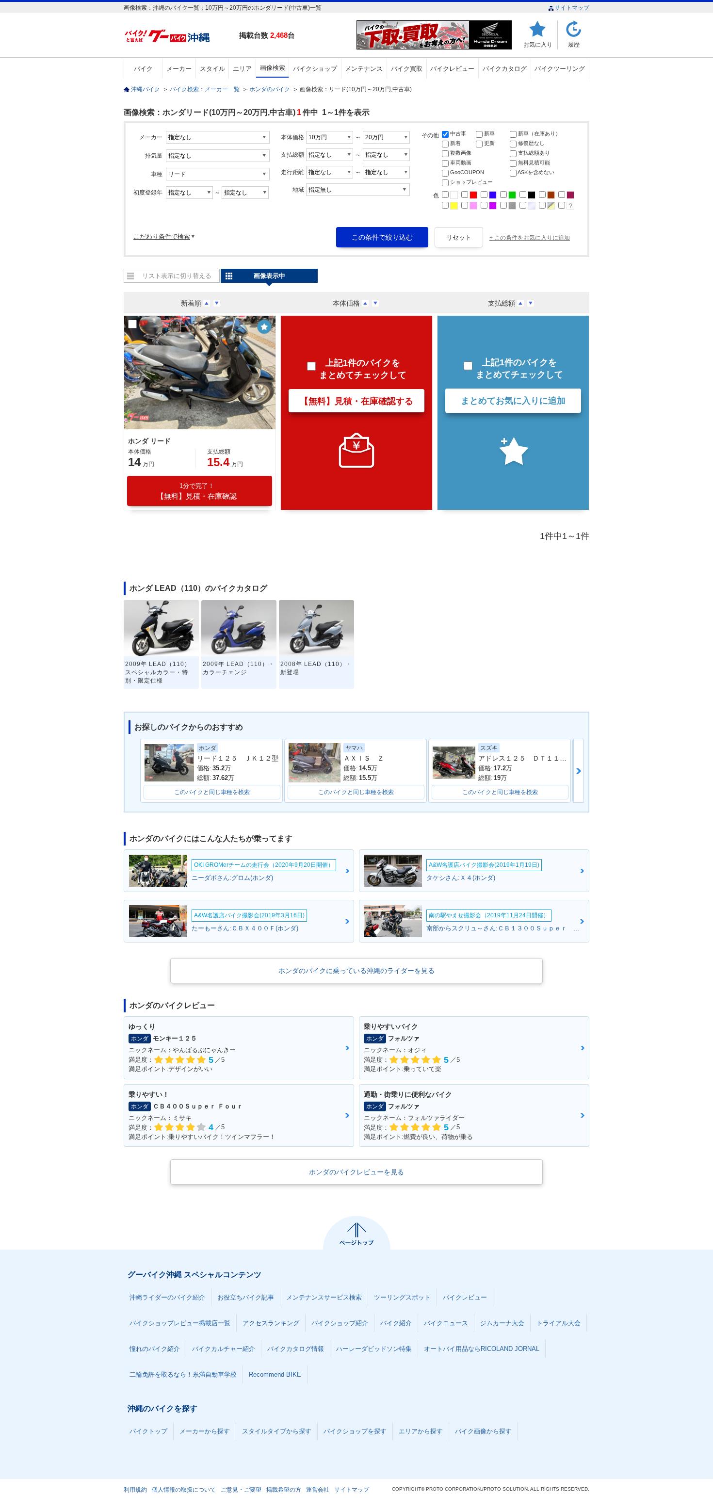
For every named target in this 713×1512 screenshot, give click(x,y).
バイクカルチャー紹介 (223, 1348)
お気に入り (537, 44)
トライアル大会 (558, 1323)
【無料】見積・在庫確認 (197, 491)
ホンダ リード (149, 441)
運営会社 (317, 1489)
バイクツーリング (560, 68)
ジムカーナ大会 (502, 1323)
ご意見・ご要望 (241, 1489)
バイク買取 (406, 68)
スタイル (212, 68)
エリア (242, 68)
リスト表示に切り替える (176, 275)
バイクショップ (315, 68)
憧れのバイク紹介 (155, 1348)
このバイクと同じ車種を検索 (212, 792)
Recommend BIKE (275, 1374)
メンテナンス (364, 68)
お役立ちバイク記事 (245, 1297)
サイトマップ (571, 7)
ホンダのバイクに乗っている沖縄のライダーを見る (356, 971)
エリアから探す (421, 1431)
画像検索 (272, 67)
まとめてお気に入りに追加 (513, 401)
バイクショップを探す (355, 1431)
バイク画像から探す (483, 1431)
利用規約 (135, 1489)
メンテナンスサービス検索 (324, 1297)
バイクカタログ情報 (295, 1348)
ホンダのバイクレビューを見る (356, 1172)
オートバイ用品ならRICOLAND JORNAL (481, 1348)
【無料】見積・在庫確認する (356, 401)
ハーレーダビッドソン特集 (374, 1348)
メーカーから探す (204, 1431)
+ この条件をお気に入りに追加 (529, 237)
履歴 (574, 44)
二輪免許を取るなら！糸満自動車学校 (183, 1374)
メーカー (179, 68)
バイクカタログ (505, 68)
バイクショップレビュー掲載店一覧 (180, 1323)
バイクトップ (148, 1431)
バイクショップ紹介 (339, 1323)
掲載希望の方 (283, 1489)
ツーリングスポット (402, 1297)
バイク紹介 (396, 1323)
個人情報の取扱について (184, 1489)
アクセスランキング (271, 1323)
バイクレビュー (452, 68)
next (578, 771)
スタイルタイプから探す (276, 1431)
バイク (143, 68)
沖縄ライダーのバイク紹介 (167, 1297)
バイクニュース (446, 1323)
